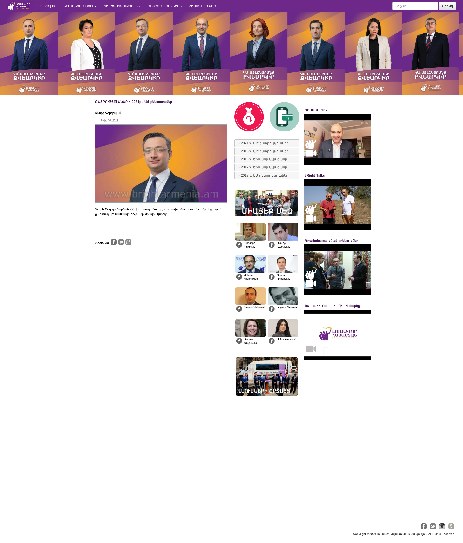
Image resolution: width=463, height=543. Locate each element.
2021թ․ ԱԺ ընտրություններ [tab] (265, 143)
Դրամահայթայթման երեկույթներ (331, 241)
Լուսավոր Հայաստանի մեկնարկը (332, 306)
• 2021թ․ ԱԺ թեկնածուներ (133, 102)
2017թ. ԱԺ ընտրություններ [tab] (264, 175)
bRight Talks (315, 175)
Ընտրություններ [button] (163, 6)
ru (53, 5)
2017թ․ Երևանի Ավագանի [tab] (264, 167)
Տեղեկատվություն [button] (121, 6)
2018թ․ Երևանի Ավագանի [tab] (264, 159)
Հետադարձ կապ (202, 6)
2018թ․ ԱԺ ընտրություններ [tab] (265, 151)
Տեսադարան (316, 110)
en (47, 5)
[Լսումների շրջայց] (267, 376)
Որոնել (447, 6)
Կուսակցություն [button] (78, 6)
